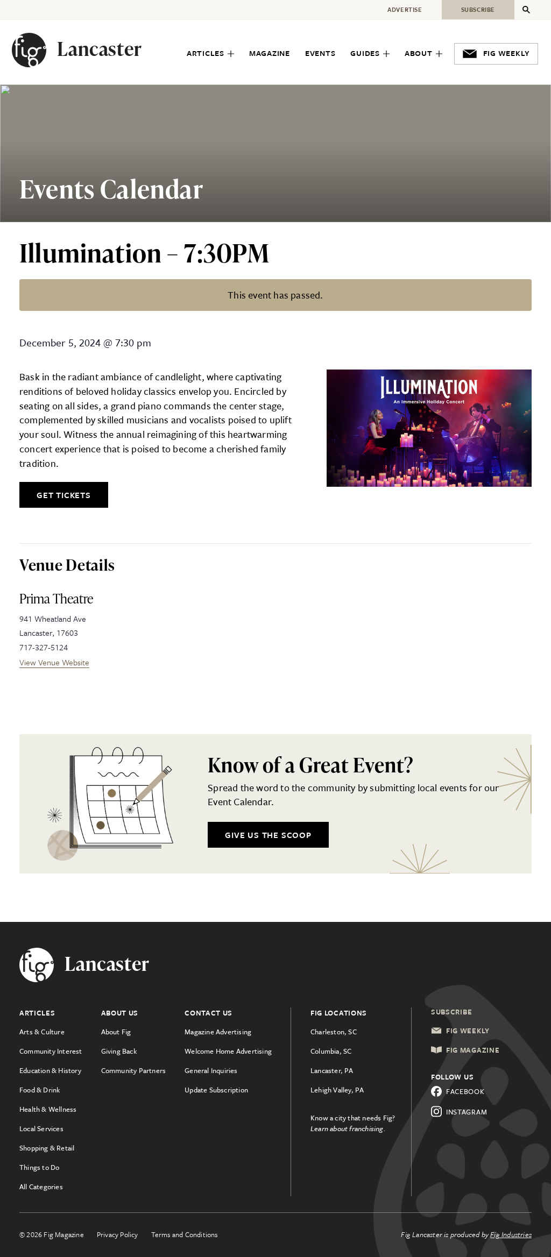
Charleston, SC (333, 1031)
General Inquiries (211, 1070)
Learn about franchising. (348, 1128)
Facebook (465, 1091)
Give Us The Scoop (268, 835)
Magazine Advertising (218, 1031)
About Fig (116, 1031)
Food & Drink (39, 1089)
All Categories (41, 1186)
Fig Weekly (468, 1030)
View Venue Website (54, 662)
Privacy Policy (117, 1234)
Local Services (41, 1128)
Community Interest (50, 1051)
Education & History (50, 1070)
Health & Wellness (47, 1109)
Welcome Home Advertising (228, 1051)
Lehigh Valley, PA (337, 1089)
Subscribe (451, 1011)
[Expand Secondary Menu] (526, 9)
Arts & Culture (42, 1031)
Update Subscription (216, 1089)
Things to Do (39, 1167)
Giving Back (119, 1051)
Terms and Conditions (184, 1234)
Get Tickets (64, 495)
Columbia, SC (330, 1051)
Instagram (466, 1111)
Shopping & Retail (46, 1147)
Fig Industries (511, 1234)
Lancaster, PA (332, 1070)
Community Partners (133, 1070)
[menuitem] (210, 54)
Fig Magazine (472, 1050)
